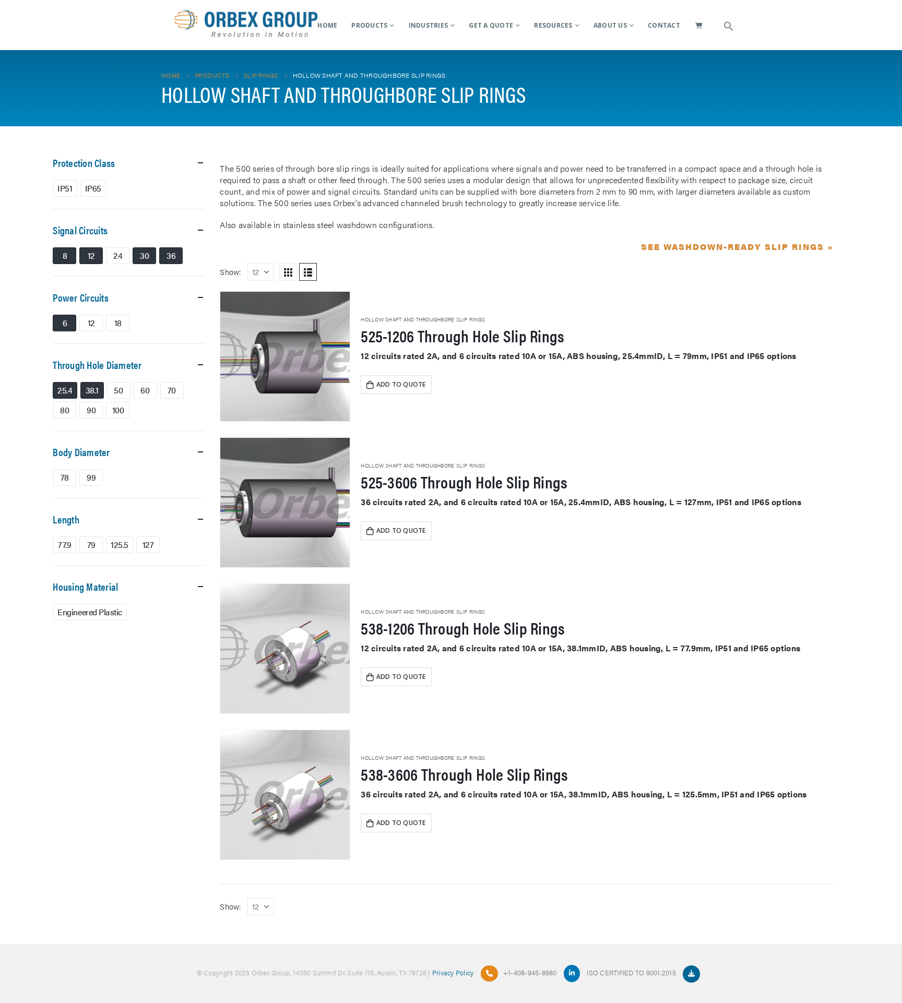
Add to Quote (401, 384)
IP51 (64, 188)
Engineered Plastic (89, 612)
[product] (285, 356)
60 (144, 390)
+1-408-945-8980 (530, 972)
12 (91, 255)
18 (118, 323)
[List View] (308, 272)
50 (118, 390)
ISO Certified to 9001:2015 (632, 972)
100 (118, 410)
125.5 (119, 545)
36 (171, 255)
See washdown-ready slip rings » (737, 247)
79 (91, 545)
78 (65, 477)
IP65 (93, 188)
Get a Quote (491, 25)
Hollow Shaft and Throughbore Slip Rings (423, 319)
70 (172, 390)
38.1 (92, 390)
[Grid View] (288, 272)
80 (64, 410)
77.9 (64, 545)
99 (91, 477)
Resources (553, 25)
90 (91, 410)
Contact (664, 25)
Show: (230, 271)
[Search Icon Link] (729, 25)
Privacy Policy (453, 972)
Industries (428, 25)
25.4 (64, 390)
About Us (610, 25)
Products (369, 25)
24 (117, 255)
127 (148, 545)
